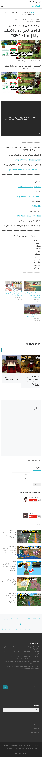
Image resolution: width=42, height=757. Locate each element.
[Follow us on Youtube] (30, 2)
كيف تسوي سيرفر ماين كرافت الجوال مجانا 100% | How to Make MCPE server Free (32, 295)
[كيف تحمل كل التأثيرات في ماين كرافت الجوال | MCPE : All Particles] (13, 286)
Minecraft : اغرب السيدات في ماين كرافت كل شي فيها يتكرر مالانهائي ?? (21, 648)
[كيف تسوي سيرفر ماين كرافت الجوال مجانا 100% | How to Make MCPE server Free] (32, 286)
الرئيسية (38, 12)
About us (36, 725)
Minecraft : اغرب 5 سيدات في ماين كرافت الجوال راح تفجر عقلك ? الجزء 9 (21, 662)
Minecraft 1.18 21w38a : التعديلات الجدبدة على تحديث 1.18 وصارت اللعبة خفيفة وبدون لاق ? (21, 667)
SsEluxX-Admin (36, 61)
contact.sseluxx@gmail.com (29, 186)
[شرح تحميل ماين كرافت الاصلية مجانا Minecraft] (32, 308)
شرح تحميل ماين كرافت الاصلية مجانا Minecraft (33, 315)
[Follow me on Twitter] (40, 2)
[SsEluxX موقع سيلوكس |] (36, 5)
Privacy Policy (34, 732)
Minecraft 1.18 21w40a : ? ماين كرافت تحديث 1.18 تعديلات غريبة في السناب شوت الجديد (21, 653)
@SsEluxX (36, 206)
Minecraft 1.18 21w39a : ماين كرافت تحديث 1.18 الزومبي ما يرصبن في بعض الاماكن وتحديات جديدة (21, 657)
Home (32, 12)
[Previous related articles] (8, 350)
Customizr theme (32, 748)
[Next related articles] (3, 350)
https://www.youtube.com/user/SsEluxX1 (24, 169)
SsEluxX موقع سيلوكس (25, 745)
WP (13, 748)
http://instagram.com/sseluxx (29, 216)
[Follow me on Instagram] (36, 2)
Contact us (35, 728)
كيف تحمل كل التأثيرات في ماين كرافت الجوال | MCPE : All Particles (14, 294)
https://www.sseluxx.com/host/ (28, 160)
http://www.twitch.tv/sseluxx (29, 196)
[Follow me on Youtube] (33, 2)
